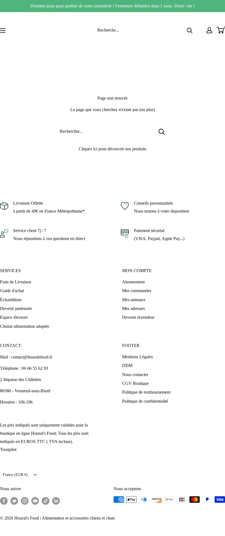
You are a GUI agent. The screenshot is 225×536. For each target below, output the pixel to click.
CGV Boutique (135, 383)
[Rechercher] (189, 30)
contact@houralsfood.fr (31, 357)
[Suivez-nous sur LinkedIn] (56, 500)
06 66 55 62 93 (35, 368)
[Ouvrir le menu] (2, 30)
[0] (220, 30)
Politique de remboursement (146, 392)
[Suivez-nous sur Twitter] (14, 500)
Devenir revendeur (138, 317)
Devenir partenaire (16, 308)
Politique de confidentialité (145, 401)
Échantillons (10, 299)
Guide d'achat (12, 290)
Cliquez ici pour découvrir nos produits (112, 148)
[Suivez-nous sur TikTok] (45, 500)
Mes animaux (133, 299)
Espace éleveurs (14, 317)
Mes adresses (133, 308)
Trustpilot (8, 449)
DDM (127, 365)
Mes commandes (136, 290)
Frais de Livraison (15, 282)
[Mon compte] (209, 30)
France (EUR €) (15, 475)
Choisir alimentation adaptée (24, 326)
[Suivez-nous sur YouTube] (35, 500)
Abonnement (133, 282)
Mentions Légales (137, 356)
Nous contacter (135, 374)
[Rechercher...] (162, 131)
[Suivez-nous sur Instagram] (25, 500)
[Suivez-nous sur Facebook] (4, 500)
